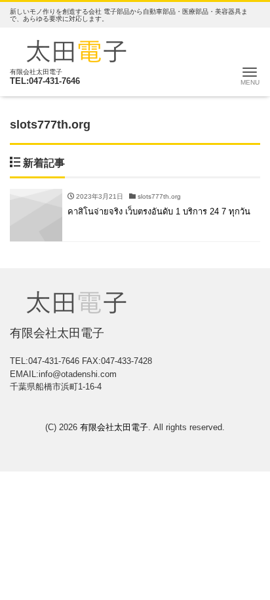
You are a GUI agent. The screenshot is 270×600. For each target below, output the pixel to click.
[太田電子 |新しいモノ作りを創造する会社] (76, 49)
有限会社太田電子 (114, 427)
